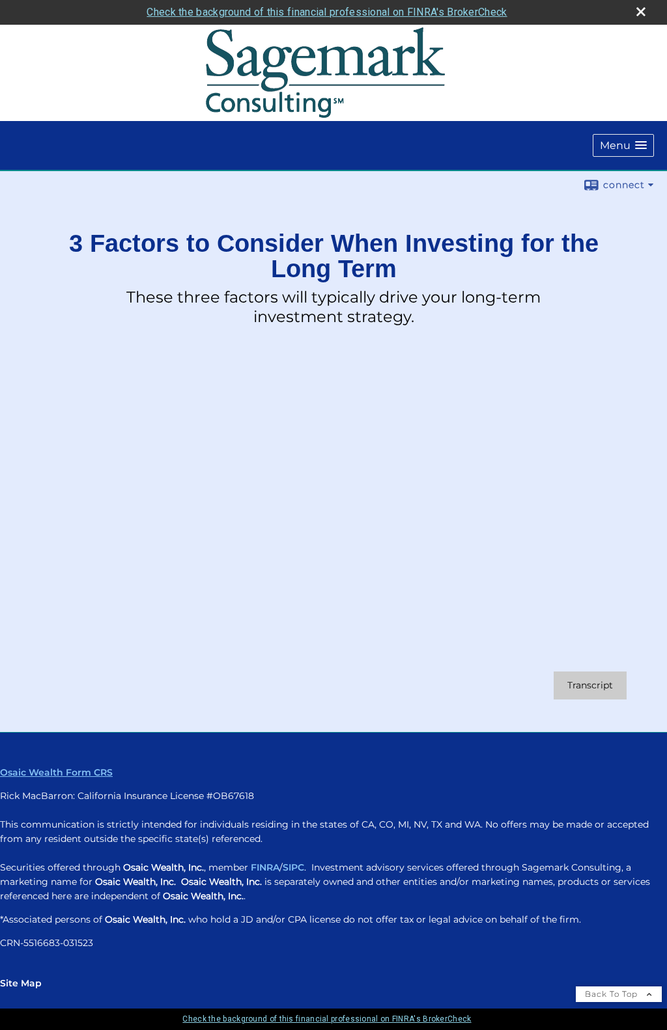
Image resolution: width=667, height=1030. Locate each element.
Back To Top (612, 994)
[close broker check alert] (641, 12)
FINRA (265, 867)
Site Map (21, 983)
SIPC (293, 867)
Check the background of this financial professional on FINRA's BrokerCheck (327, 12)
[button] (623, 145)
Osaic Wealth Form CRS (56, 772)
